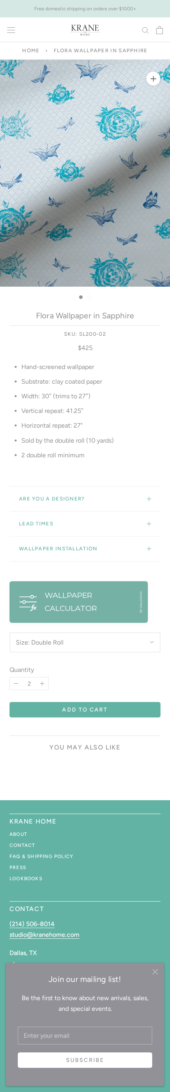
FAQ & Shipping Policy (41, 856)
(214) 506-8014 (32, 924)
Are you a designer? (52, 499)
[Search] (145, 30)
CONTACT (22, 845)
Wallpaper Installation (58, 549)
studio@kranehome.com (44, 934)
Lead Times (36, 524)
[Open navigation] (11, 30)
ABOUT (18, 834)
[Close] (155, 972)
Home (31, 50)
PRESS (17, 867)
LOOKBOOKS (25, 878)
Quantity (21, 669)
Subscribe (85, 1060)
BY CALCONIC (141, 602)
